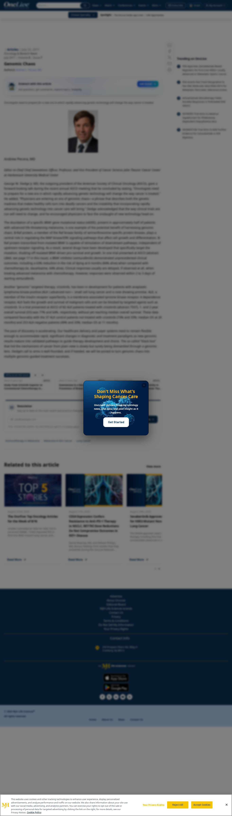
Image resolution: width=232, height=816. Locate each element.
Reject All (177, 804)
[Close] (226, 805)
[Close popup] (144, 385)
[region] (116, 805)
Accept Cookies (201, 804)
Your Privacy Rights (153, 804)
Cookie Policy (34, 812)
